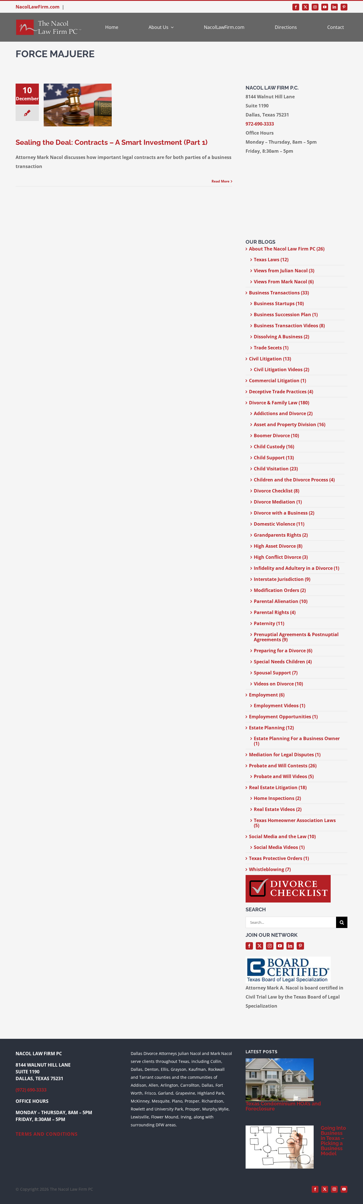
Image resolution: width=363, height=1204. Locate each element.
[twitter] (305, 7)
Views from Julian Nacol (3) (284, 270)
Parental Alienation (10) (280, 601)
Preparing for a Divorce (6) (283, 650)
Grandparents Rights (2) (281, 535)
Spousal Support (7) (275, 672)
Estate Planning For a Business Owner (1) (297, 741)
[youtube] (324, 7)
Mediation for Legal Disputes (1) (284, 754)
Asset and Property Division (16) (289, 424)
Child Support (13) (274, 457)
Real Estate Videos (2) (277, 809)
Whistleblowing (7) (270, 869)
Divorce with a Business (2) (284, 512)
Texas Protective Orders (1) (279, 858)
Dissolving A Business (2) (281, 336)
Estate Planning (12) (271, 727)
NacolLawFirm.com (38, 7)
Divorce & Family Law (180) (279, 402)
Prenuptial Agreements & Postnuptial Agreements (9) (296, 637)
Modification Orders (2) (280, 590)
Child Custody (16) (274, 446)
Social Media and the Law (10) (282, 836)
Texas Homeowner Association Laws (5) (295, 823)
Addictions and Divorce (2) (283, 413)
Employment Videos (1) (279, 705)
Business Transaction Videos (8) (289, 325)
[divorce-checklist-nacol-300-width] (288, 877)
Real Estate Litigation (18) (278, 787)
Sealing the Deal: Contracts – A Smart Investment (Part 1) (112, 142)
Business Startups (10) (279, 303)
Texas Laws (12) (271, 259)
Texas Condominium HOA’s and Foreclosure (283, 1106)
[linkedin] (334, 7)
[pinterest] (344, 7)
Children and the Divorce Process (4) (294, 479)
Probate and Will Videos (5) (284, 776)
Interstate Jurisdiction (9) (282, 579)
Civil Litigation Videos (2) (281, 369)
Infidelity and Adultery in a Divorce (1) (296, 568)
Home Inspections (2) (277, 798)
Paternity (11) (269, 623)
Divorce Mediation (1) (278, 501)
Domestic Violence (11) (279, 523)
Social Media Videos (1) (279, 847)
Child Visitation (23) (276, 468)
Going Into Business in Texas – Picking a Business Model (333, 1140)
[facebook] (295, 7)
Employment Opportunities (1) (283, 716)
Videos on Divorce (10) (278, 683)
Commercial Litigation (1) (277, 380)
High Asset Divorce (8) (278, 546)
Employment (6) (266, 694)
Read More (220, 181)
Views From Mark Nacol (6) (284, 281)
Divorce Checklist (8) (276, 490)
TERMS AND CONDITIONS (47, 1134)
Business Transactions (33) (279, 292)
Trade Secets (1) (271, 347)
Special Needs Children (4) (283, 661)
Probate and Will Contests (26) (282, 765)
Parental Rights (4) (275, 612)
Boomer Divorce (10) (276, 435)
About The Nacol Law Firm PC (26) (286, 248)
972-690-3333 (260, 124)
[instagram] (315, 7)
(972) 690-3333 (31, 1090)
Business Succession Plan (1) (286, 314)
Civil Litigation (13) (270, 358)
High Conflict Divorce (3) (281, 557)
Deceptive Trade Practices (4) (281, 391)
